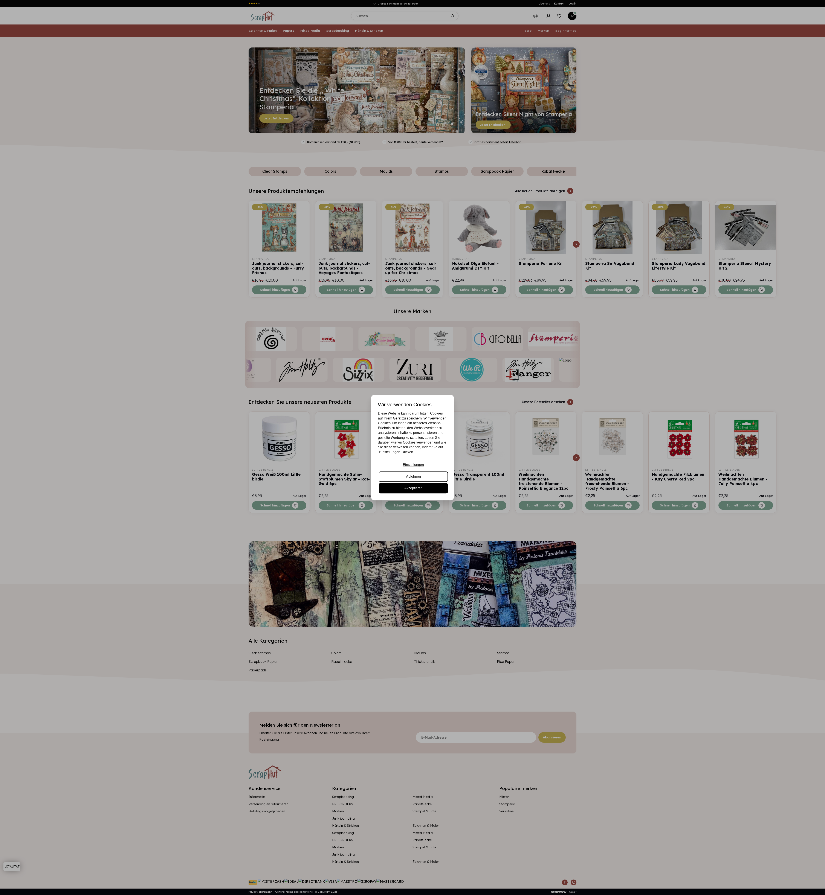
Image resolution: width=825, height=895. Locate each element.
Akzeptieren (413, 488)
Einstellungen (413, 465)
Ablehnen (413, 476)
